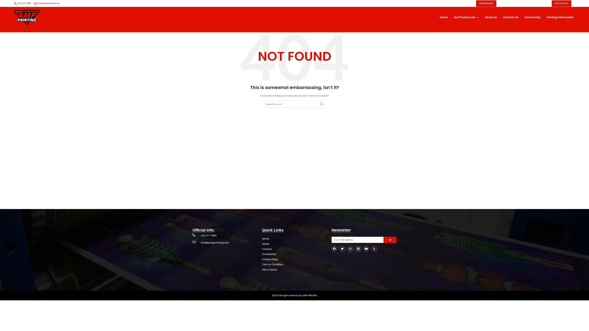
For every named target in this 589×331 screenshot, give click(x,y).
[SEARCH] (321, 104)
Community (533, 17)
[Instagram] (350, 248)
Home (444, 17)
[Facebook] (334, 248)
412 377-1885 (24, 3)
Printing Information (560, 17)
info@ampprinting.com (49, 3)
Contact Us (510, 17)
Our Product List (464, 17)
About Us (491, 17)
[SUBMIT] (390, 240)
